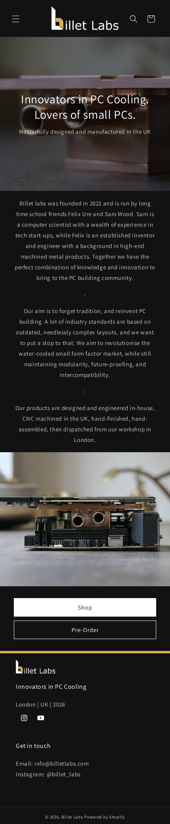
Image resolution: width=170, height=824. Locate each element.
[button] (16, 19)
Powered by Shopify (104, 817)
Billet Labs (72, 817)
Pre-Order (85, 630)
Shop (85, 607)
